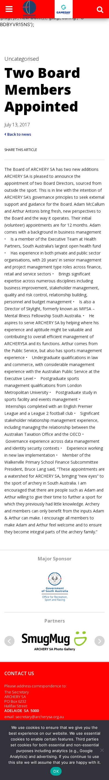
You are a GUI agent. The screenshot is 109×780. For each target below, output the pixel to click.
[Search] (100, 9)
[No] (102, 750)
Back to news (18, 134)
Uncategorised (21, 58)
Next (99, 641)
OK (56, 771)
